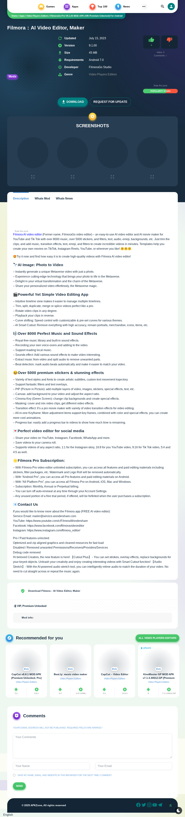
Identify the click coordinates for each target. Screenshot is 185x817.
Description (21, 198)
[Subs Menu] (143, 6)
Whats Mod (42, 198)
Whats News (64, 198)
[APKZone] (21, 6)
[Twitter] (144, 805)
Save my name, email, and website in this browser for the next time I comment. (64, 775)
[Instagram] (149, 805)
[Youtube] (155, 805)
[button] (92, 815)
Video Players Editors (103, 74)
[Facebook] (139, 805)
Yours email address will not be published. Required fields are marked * (58, 727)
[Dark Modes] (178, 810)
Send (19, 785)
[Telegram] (160, 805)
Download (75, 101)
